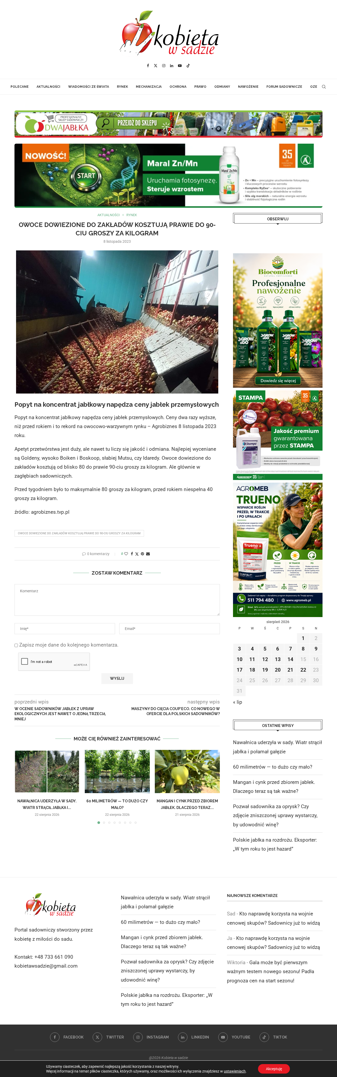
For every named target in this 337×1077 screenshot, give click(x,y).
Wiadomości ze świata (88, 87)
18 (252, 670)
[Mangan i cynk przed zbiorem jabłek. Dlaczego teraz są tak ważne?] (187, 771)
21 (290, 670)
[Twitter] (155, 65)
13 (278, 659)
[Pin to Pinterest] (142, 554)
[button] (21, 786)
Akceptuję (274, 1069)
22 (303, 670)
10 (239, 659)
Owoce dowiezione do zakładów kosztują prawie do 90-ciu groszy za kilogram (79, 533)
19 (265, 670)
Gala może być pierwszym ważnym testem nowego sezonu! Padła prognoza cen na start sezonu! (270, 971)
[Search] (323, 86)
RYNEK (122, 87)
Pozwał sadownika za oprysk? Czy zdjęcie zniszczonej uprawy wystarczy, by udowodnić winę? (275, 815)
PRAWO (200, 87)
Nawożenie (248, 87)
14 (290, 659)
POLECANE (20, 87)
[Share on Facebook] (132, 554)
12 (265, 659)
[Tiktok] (188, 65)
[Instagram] (163, 65)
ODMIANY (222, 87)
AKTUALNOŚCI (48, 87)
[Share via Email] (148, 554)
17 (239, 670)
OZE (313, 87)
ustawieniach (235, 1071)
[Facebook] (148, 65)
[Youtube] (180, 65)
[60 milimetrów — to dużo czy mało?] (117, 771)
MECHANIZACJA (149, 87)
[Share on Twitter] (137, 554)
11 (252, 659)
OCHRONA (178, 87)
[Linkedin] (171, 65)
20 (278, 670)
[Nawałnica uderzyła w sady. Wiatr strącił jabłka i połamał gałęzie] (47, 771)
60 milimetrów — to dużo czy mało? (272, 767)
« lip (237, 702)
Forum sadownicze (284, 87)
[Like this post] (126, 554)
